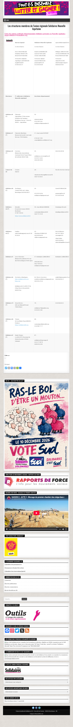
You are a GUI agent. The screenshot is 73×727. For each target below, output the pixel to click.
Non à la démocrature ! (11, 701)
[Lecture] (7, 529)
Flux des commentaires (11, 587)
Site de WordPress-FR (11, 590)
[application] (36, 513)
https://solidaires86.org (21, 325)
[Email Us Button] (39, 708)
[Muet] (63, 529)
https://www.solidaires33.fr (23, 216)
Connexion (8, 580)
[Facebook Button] (36, 708)
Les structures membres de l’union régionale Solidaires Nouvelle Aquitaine (36, 27)
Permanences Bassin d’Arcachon (14, 568)
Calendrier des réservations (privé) (15, 571)
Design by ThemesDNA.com (36, 713)
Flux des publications (11, 583)
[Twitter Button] (33, 708)
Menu (7, 20)
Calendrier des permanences (13, 564)
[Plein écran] (66, 529)
